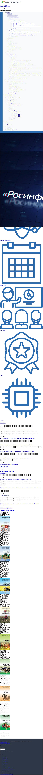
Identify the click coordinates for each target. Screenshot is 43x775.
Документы (5, 760)
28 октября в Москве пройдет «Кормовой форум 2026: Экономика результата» (16, 479)
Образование (5, 761)
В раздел (2, 469)
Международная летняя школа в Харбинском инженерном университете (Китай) (16, 444)
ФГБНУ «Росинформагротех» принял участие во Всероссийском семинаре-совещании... (17, 438)
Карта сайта (5, 764)
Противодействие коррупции (8, 766)
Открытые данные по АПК (5, 240)
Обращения (5, 763)
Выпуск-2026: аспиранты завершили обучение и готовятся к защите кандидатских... (16, 457)
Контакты (4, 765)
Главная (4, 756)
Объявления (4, 466)
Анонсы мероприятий (7, 471)
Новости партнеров (6, 508)
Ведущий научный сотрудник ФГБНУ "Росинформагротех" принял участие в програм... (17, 451)
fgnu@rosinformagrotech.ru (5, 743)
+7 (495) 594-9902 (3, 742)
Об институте (5, 758)
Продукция (5, 759)
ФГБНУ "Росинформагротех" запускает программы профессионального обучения (16, 429)
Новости (3, 423)
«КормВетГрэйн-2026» (4, 495)
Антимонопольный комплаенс (8, 768)
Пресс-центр (5, 762)
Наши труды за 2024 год (7, 510)
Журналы (2, 420)
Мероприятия (3, 285)
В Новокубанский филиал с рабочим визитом (9, 464)
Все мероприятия (3, 473)
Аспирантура (2, 330)
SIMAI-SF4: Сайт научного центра (6, 774)
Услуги (1, 375)
